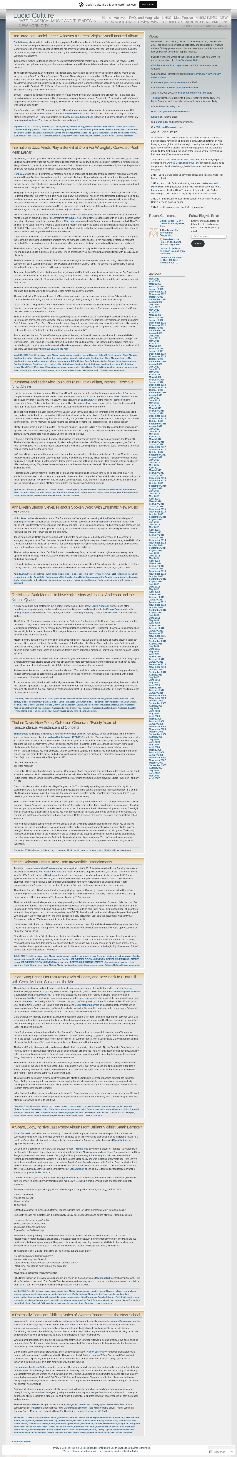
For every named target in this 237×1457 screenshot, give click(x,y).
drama (89, 1417)
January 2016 (156, 506)
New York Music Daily (187, 60)
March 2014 (155, 563)
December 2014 (157, 540)
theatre (86, 1420)
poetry (81, 127)
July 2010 (154, 677)
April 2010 (154, 685)
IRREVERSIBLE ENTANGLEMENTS (88, 959)
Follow (198, 243)
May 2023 (154, 278)
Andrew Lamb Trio (32, 120)
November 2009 (157, 698)
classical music (74, 699)
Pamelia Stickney (122, 1140)
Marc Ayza (39, 367)
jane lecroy (114, 1294)
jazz (52, 127)
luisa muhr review (37, 1430)
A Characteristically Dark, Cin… (172, 223)
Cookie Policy (131, 1451)
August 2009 (155, 706)
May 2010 (154, 682)
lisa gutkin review (64, 1427)
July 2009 (154, 708)
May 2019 (154, 403)
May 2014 (154, 558)
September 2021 (157, 330)
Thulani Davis (21, 733)
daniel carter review (115, 129)
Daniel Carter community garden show (58, 129)
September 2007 (157, 765)
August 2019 (155, 395)
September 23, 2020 (23, 850)
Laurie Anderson (100, 606)
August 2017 (155, 457)
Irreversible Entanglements (47, 868)
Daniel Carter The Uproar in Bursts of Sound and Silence (45, 133)
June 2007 (154, 773)
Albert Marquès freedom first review (44, 358)
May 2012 (154, 620)
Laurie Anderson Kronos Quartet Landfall (97, 705)
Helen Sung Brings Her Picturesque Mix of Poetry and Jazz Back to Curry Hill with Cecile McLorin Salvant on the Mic (74, 979)
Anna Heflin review (129, 577)
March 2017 (155, 470)
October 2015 (156, 514)
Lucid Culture (33, 15)
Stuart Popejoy (86, 1303)
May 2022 (154, 310)
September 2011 (157, 641)
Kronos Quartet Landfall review (60, 705)
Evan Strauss (20, 136)
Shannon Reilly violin (98, 580)
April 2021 (154, 343)
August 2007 (155, 768)
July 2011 (154, 646)
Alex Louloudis (122, 396)
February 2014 (156, 566)
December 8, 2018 (22, 1106)
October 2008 (156, 731)
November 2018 (157, 418)
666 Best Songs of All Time (192, 93)
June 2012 (154, 618)
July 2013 (154, 584)
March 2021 (155, 346)
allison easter (110, 1420)
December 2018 (157, 416)
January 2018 (156, 444)
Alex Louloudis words (63, 492)
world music (97, 1420)
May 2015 (154, 527)
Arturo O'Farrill (71, 361)
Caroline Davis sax (23, 364)
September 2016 (157, 486)
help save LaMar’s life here (54, 349)
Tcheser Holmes (113, 965)
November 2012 (157, 605)
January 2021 (156, 351)
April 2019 (154, 405)
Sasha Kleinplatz (115, 1404)
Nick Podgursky (89, 1297)
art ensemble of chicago (34, 959)
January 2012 (156, 630)
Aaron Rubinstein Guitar (110, 489)
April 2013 (154, 592)
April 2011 (154, 654)
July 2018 (154, 429)
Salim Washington (22, 370)
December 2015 (157, 509)
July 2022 (154, 304)
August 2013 (155, 581)
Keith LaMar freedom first (75, 364)
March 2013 (155, 594)
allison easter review (38, 1423)
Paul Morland (82, 1430)
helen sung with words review (49, 1112)
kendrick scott (117, 1112)
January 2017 (156, 475)
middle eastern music (57, 1430)
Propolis (79, 1149)
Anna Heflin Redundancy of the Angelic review (96, 577)
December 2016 (157, 478)
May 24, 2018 (20, 1291)
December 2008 (157, 726)
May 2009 (154, 713)
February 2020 (156, 379)
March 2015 (155, 532)
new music (74, 580)
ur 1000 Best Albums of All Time (170, 87)
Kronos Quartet (114, 609)
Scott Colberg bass (64, 370)
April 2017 (154, 467)
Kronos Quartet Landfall (32, 705)
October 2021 (156, 328)
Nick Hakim (86, 367)
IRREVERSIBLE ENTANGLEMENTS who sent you (45, 962)
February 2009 (156, 721)
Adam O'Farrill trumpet (110, 355)
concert (74, 1417)
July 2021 (154, 335)
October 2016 (156, 483)
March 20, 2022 (21, 355)
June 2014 (154, 555)
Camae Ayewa (54, 959)
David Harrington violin (70, 702)
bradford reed (64, 1294)
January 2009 (156, 724)
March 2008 (155, 750)
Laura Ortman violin (50, 1297)
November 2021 (157, 325)
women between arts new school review (66, 1432)
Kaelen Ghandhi (130, 492)
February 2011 (156, 659)
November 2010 (157, 667)
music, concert (69, 127)
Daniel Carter (21, 42)
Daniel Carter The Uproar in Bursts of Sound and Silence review (105, 133)
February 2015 (156, 535)
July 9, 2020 (19, 956)
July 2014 (154, 553)
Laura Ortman (77, 1169)
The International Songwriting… (169, 233)
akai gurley (112, 956)
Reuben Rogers (49, 1115)
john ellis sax (103, 1112)
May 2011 (154, 651)
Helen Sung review (90, 1109)
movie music (27, 711)
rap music (84, 956)
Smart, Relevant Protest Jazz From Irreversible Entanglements (62, 862)
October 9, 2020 (21, 699)
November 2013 (157, 574)
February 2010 (156, 690)
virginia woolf (107, 136)
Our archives (158, 106)
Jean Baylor (90, 1112)
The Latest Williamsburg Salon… (171, 243)
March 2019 (155, 408)
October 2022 (156, 297)
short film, (87, 214)
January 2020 (156, 382)
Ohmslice (88, 1162)
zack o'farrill (100, 370)
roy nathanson (131, 367)
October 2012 (156, 607)
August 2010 (155, 674)
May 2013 (154, 589)
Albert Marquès (72, 221)
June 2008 (154, 742)
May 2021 (154, 341)
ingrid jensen (71, 1112)
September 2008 (157, 734)
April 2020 (154, 374)
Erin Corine (38, 364)
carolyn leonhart (124, 1106)
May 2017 (154, 465)
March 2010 (155, 687)
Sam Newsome (71, 113)
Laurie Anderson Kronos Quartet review (64, 708)
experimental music (102, 1417)
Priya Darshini (65, 1408)
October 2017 (156, 452)
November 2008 (157, 729)
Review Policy (148, 22)
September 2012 (157, 610)
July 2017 (154, 460)
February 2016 (156, 504)
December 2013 (157, 571)
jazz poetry (66, 136)
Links (154, 117)
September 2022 (157, 299)
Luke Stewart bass (33, 965)
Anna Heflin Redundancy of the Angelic (53, 577)
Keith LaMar (20, 174)
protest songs (97, 965)
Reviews (97, 127)
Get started (148, 4)
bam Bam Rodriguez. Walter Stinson (97, 361)
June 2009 (154, 711)
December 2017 (157, 447)
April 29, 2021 (20, 489)
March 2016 (155, 501)
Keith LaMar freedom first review (104, 364)
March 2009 (155, 718)
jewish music (87, 1423)
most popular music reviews (171, 82)
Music (58, 127)
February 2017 (156, 473)
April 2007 (154, 778)
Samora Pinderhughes (43, 370)
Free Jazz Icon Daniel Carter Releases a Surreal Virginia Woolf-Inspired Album (75, 36)
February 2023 (156, 286)
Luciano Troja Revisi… (171, 248)
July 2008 (154, 739)
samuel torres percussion (70, 1115)
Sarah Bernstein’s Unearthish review (43, 1303)
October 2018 (156, 421)
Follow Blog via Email (204, 216)
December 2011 (157, 633)
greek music (73, 1423)
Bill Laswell (108, 127)
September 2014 (157, 548)
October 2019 (156, 390)
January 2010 (156, 693)
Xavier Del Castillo (84, 370)
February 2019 (156, 410)
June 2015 (154, 524)
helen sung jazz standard (67, 1109)
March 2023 (155, 284)
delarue (45, 127)
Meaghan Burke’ (103, 1278)
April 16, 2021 (20, 574)
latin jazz (130, 1112)
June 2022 (154, 307)
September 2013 (157, 579)
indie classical (40, 580)
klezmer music (110, 1423)
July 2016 (154, 491)
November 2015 (157, 511)
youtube (71, 218)
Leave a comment (124, 136)
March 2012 (155, 625)
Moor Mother (50, 965)
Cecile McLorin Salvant (87, 1005)
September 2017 (157, 454)
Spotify (106, 518)
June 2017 (154, 462)
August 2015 (155, 519)
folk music (118, 1417)
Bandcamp (129, 52)
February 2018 (156, 442)
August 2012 (155, 612)
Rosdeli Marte (54, 495)
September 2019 (157, 392)
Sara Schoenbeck (84, 117)
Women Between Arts (122, 1321)
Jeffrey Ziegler (21, 612)
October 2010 (156, 669)
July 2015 (154, 522)
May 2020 (154, 372)
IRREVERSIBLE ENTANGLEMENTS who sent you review (97, 962)
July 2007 (154, 770)
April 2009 (154, 716)
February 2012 (156, 628)
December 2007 (157, 757)
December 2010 (157, 664)
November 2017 (157, 449)
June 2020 (154, 369)
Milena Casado (52, 367)
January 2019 (156, 413)
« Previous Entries (21, 1441)
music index (162, 122)
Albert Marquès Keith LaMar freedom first (83, 358)
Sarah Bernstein (22, 1133)
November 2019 (157, 387)
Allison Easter (94, 1352)
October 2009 (156, 700)
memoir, (55, 214)
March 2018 (155, 439)
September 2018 (157, 423)
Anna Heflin (27, 518)
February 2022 (156, 317)
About (222, 26)
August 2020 (155, 364)
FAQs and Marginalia (166, 127)
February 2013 (156, 597)
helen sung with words (111, 1109)
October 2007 (156, 763)
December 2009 (157, 695)
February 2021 (156, 348)
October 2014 (156, 545)
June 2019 (154, 400)
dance (82, 1417)
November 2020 (157, 356)
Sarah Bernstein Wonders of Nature (104, 1300)
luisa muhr (90, 1427)
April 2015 (154, 530)
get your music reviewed (172, 111)
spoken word (116, 580)
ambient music (30, 1294)
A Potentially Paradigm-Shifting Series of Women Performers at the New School (76, 1315)
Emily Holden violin (23, 580)
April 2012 (154, 623)
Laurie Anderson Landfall (97, 708)
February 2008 (156, 752)
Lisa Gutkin (40, 1367)
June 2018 (154, 431)
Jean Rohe (84, 1404)
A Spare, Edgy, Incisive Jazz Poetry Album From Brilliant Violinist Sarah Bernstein (77, 1127)
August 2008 (155, 737)
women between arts (124, 1430)
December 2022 (157, 291)
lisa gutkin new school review (40, 1427)
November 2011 (157, 636)
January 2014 (156, 568)
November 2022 (157, 294)
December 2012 (157, 602)
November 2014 (157, 542)
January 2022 (156, 320)
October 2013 (156, 576)
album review (56, 361)
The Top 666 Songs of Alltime (204, 24)
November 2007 (157, 760)
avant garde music (55, 574)
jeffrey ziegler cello (114, 702)
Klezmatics (20, 1367)
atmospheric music (47, 1294)
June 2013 (154, 586)
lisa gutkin (123, 1423)
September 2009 (157, 703)
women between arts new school (30, 1432)
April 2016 (154, 498)
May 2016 (154, 496)
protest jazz (83, 965)
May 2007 (154, 775)
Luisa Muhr (69, 1324)
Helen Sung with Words (125, 991)
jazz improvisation (51, 136)
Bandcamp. (86, 400)
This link (156, 98)
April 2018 (154, 436)
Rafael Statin (40, 495)
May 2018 (154, 434)
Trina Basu (36, 1408)
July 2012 (154, 615)
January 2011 (156, 662)
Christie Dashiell (22, 1109)
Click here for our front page (166, 65)
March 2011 (155, 656)
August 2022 (155, 302)
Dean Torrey (110, 492)
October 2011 (156, 638)
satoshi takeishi (69, 1303)
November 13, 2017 (23, 1417)
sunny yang (73, 711)
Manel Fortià (27, 367)
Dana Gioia (45, 995)
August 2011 (155, 643)
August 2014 (155, 550)
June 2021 (154, 338)
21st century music (121, 574)
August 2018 (155, 426)
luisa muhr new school (107, 1427)
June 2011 (154, 649)
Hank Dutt (99, 702)
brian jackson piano (126, 361)
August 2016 (155, 488)
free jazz (32, 136)
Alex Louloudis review (40, 492)
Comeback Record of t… (173, 257)
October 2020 (156, 359)
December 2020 (157, 354)
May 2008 (154, 744)
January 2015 (156, 537)
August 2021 (155, 333)
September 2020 (157, 361)
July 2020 (154, 366)
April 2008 (154, 747)
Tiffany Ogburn (104, 1430)
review (88, 127)
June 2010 (154, 680)
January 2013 (156, 599)
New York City (50, 1420)
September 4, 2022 (22, 127)
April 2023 (154, 281)
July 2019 (154, 398)
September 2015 (157, 517)
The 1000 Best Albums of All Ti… (169, 261)
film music (87, 702)
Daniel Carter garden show (91, 129)
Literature (61, 850)
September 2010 (157, 672)
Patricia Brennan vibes (104, 367)
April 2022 (154, 312)
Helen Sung (48, 1109)
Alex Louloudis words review (89, 492)
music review (86, 136)
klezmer (98, 1423)
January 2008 (156, 755)
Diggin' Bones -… (169, 221)
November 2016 (157, 480)
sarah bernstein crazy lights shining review (65, 1300)
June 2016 (154, 493)
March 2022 (155, 315)
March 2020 (155, 377)
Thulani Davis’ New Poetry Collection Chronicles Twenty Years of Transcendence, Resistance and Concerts (64, 725)
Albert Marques (41, 361)
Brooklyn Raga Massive (90, 1408)
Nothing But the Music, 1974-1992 (65, 737)
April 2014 (154, 561)
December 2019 (157, 385)
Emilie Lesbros (42, 1172)
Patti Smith (121, 1297)
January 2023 (156, 289)
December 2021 (157, 322)
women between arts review (100, 1432)
